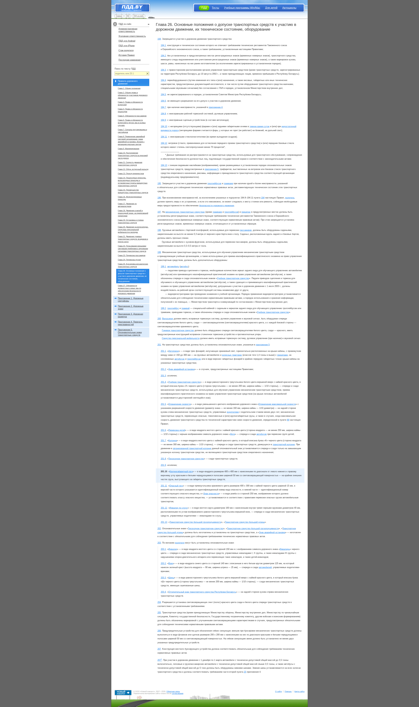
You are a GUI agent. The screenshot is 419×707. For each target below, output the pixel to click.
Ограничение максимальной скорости (277, 404)
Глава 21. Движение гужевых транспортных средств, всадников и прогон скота (133, 239)
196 (159, 197)
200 (159, 318)
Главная (119, 16)
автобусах (179, 359)
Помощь (288, 691)
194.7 (163, 107)
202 (159, 528)
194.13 (164, 165)
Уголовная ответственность (132, 36)
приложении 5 (212, 169)
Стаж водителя (126, 50)
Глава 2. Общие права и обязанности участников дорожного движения (132, 95)
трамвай (185, 308)
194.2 (163, 55)
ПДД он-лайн (138, 16)
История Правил (126, 55)
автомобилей (265, 567)
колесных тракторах (232, 355)
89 (288, 420)
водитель (290, 197)
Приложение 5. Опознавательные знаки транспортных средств (130, 332)
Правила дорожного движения (127, 82)
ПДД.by (130, 7)
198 (159, 230)
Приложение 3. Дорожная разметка (130, 315)
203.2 (163, 563)
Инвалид (172, 549)
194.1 (163, 45)
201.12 (164, 508)
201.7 (163, 440)
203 (159, 543)
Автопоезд (173, 351)
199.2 (163, 308)
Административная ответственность (127, 30)
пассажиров (246, 230)
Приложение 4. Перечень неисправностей (130, 323)
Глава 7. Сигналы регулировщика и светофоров (132, 131)
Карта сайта (299, 691)
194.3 (163, 70)
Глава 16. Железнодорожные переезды (130, 198)
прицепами (282, 355)
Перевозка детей (176, 430)
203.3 (163, 577)
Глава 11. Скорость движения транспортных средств (130, 163)
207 (159, 649)
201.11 (164, 485)
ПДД (127, 16)
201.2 (163, 369)
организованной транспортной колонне (192, 448)
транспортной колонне (284, 444)
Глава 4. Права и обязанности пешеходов (130, 110)
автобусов (261, 434)
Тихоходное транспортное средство (186, 458)
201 (159, 344)
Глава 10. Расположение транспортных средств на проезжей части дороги (133, 155)
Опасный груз (176, 485)
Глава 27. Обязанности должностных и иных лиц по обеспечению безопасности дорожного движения (129, 289)
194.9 (163, 120)
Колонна (172, 440)
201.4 (163, 382)
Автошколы (289, 7)
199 (159, 252)
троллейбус (173, 308)
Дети (232, 434)
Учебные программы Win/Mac (242, 7)
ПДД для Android (126, 41)
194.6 (163, 101)
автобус (184, 266)
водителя (179, 543)
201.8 (163, 458)
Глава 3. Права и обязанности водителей (130, 103)
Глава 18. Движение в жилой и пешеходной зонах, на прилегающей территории (133, 213)
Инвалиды (285, 549)
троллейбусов (214, 183)
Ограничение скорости (179, 404)
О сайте (278, 691)
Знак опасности (211, 493)
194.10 (164, 126)
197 (159, 212)
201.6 (163, 430)
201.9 (163, 465)
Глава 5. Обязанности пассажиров (132, 116)
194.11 (164, 137)
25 (245, 672)
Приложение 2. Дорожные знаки (130, 307)
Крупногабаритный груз (181, 471)
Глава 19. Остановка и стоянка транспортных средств (131, 221)
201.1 (163, 351)
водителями (233, 412)
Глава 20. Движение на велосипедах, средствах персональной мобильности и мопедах (133, 229)
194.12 (164, 143)
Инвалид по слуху (179, 508)
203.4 (163, 592)
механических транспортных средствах (185, 212)
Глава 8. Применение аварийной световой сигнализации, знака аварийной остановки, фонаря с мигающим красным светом (131, 140)
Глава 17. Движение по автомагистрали (127, 205)
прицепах (246, 212)
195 (159, 183)
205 (159, 612)
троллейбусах (194, 359)
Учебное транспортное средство (233, 278)
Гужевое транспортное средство (178, 330)
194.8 (163, 113)
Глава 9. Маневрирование (128, 149)
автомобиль (173, 266)
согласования (177, 693)
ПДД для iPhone (126, 45)
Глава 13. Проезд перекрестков (131, 173)
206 (159, 631)
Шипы (171, 577)
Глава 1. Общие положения (129, 88)
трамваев (228, 183)
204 (159, 602)
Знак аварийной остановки (181, 369)
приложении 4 (215, 107)
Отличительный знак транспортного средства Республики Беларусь (202, 592)
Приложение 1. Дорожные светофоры (130, 299)
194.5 (163, 94)
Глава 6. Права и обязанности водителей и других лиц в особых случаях (132, 122)
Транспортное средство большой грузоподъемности (195, 522)
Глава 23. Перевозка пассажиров (131, 255)
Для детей (271, 7)
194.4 (163, 80)
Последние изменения (129, 60)
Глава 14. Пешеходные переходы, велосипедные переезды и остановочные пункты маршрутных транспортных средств (132, 182)
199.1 (163, 266)
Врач (170, 563)
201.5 (163, 404)
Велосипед (167, 318)
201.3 (163, 375)
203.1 (163, 549)
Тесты (215, 7)
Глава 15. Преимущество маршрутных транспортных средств (133, 191)
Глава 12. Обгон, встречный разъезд (133, 169)
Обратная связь (173, 691)
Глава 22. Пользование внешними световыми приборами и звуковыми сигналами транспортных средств (133, 248)
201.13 (164, 522)
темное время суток (259, 126)
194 (159, 39)
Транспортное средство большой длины (245, 522)
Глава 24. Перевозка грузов (129, 260)
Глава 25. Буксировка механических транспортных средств (133, 265)
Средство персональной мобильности (181, 338)
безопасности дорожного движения (216, 205)
